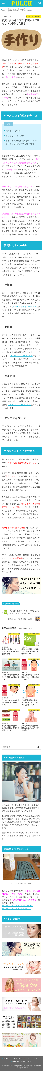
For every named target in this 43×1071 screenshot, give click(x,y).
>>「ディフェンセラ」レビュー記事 (17, 906)
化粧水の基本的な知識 (11, 604)
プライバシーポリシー (32, 1058)
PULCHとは (7, 1058)
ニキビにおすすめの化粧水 (19, 405)
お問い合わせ (18, 1058)
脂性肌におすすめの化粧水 (21, 355)
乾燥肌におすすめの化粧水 (24, 306)
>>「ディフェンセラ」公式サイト (16, 909)
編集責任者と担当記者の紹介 (21, 1061)
